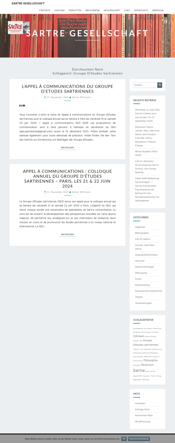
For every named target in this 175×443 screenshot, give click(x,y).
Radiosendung (142, 285)
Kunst (135, 357)
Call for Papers (146, 332)
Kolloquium (147, 349)
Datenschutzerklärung (139, 439)
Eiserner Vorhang (150, 336)
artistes (149, 328)
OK (124, 439)
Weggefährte (137, 380)
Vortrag (158, 376)
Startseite (44, 10)
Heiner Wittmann (81, 97)
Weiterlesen (68, 147)
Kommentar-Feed (144, 415)
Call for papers (143, 239)
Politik (138, 279)
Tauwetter (145, 376)
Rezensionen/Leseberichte (148, 291)
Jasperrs (136, 349)
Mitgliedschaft (112, 10)
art (145, 328)
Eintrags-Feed (142, 409)
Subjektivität (137, 376)
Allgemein (140, 227)
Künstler (140, 357)
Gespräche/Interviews (146, 254)
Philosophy (137, 365)
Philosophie (141, 273)
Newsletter (75, 10)
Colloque (138, 336)
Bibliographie (92, 10)
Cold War (155, 332)
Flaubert (136, 341)
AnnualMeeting (138, 328)
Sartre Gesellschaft (28, 3)
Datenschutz (141, 10)
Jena (141, 349)
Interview (140, 260)
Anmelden (140, 403)
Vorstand (59, 10)
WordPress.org (142, 421)
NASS (146, 357)
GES (140, 341)
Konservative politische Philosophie (145, 353)
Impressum (157, 10)
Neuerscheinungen (144, 266)
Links (127, 10)
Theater (139, 297)
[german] (24, 106)
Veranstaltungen (143, 303)
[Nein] (171, 438)
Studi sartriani (150, 371)
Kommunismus (157, 349)
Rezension (147, 364)
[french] (20, 106)
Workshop (145, 380)
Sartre (139, 370)
